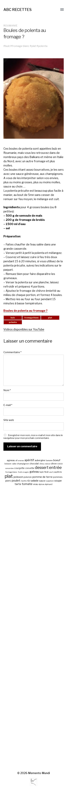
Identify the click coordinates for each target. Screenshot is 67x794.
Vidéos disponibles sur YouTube (23, 329)
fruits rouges (23, 472)
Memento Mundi (39, 773)
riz (28, 480)
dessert (41, 467)
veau (35, 484)
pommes (57, 477)
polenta (42, 46)
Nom (7, 390)
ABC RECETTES (17, 9)
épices (41, 484)
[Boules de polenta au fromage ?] (33, 98)
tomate (27, 484)
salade (34, 480)
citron (54, 463)
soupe (58, 480)
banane (49, 460)
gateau (34, 471)
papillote (58, 472)
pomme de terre (42, 476)
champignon (23, 464)
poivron (28, 477)
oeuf (51, 472)
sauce (42, 480)
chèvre (47, 464)
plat (33, 46)
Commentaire (12, 352)
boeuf (56, 460)
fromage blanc (20, 46)
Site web (8, 420)
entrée (55, 467)
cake (14, 464)
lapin (42, 472)
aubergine (40, 460)
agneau (11, 460)
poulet (16, 480)
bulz (7, 46)
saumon (50, 481)
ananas (21, 461)
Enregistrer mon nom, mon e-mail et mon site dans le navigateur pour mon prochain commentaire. (33, 436)
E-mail (7, 405)
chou (41, 464)
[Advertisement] (33, 628)
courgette (19, 468)
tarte (18, 484)
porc (8, 480)
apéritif (29, 460)
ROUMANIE (10, 25)
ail (16, 460)
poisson (18, 476)
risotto (24, 481)
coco (60, 463)
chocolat (34, 463)
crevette (29, 468)
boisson (8, 464)
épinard (48, 484)
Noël (46, 472)
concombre (9, 468)
